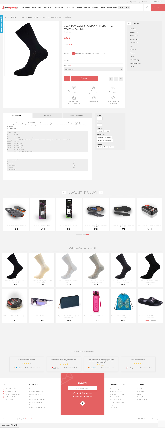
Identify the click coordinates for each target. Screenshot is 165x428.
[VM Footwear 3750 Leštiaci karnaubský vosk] (14, 306)
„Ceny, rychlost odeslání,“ (138, 359)
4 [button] (87, 234)
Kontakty (32, 389)
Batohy (132, 46)
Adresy (139, 394)
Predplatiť (78, 396)
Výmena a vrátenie (74, 89)
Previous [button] (64, 192)
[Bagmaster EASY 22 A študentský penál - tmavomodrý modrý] (69, 306)
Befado (132, 66)
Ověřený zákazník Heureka (32, 367)
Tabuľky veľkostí (115, 407)
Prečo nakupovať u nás (117, 402)
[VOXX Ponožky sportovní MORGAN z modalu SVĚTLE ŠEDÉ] (96, 270)
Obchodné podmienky (36, 394)
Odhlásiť (89, 396)
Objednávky (140, 391)
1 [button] (77, 234)
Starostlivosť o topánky (117, 399)
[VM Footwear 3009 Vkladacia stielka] (16, 214)
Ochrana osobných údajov (37, 399)
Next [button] (101, 192)
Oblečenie (132, 49)
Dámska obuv (134, 32)
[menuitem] (42, 389)
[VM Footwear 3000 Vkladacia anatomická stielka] (96, 214)
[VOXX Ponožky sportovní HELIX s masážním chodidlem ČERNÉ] (150, 270)
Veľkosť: (67, 66)
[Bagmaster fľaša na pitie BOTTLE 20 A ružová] (96, 306)
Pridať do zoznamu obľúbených (18, 218)
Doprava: (66, 60)
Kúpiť (14, 218)
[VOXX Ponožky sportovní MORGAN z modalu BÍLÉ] (69, 270)
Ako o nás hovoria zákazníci (82, 351)
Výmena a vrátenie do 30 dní (37, 407)
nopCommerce (12, 419)
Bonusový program (116, 391)
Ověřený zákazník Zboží (70, 367)
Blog (111, 405)
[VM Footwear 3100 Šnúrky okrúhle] (69, 214)
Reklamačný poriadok (35, 402)
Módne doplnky (134, 60)
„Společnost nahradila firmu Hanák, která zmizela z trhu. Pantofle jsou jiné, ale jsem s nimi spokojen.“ (101, 361)
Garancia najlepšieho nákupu (93, 89)
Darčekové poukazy (136, 63)
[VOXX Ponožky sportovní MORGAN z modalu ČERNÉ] (14, 270)
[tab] (18, 115)
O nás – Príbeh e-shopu (36, 391)
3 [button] (84, 234)
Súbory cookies (34, 397)
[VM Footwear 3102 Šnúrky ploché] (42, 214)
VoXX (70, 44)
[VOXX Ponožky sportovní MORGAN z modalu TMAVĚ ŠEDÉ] (123, 270)
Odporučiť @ (121, 79)
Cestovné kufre (134, 39)
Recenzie (47, 115)
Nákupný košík (141, 397)
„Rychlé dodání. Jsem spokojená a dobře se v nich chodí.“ (63, 360)
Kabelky (132, 56)
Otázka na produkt (77, 115)
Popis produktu (17, 115)
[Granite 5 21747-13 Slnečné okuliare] (41, 306)
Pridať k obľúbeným (116, 79)
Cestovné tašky (134, 42)
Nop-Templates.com (30, 419)
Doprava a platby (34, 405)
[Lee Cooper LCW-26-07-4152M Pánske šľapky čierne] (150, 306)
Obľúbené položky (142, 399)
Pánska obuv (134, 36)
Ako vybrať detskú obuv (117, 397)
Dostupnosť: (67, 53)
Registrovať (132, 1)
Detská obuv (133, 29)
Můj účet (139, 389)
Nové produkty (114, 389)
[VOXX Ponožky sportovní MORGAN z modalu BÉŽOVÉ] (41, 270)
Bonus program (74, 100)
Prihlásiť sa (144, 1)
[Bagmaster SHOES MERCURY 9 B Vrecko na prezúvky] (123, 306)
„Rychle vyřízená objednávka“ (27, 359)
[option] (15, 215)
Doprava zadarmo (113, 89)
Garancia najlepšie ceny (111, 79)
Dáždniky (132, 53)
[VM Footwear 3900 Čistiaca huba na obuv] (149, 214)
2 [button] (80, 234)
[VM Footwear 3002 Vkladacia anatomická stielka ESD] (122, 214)
